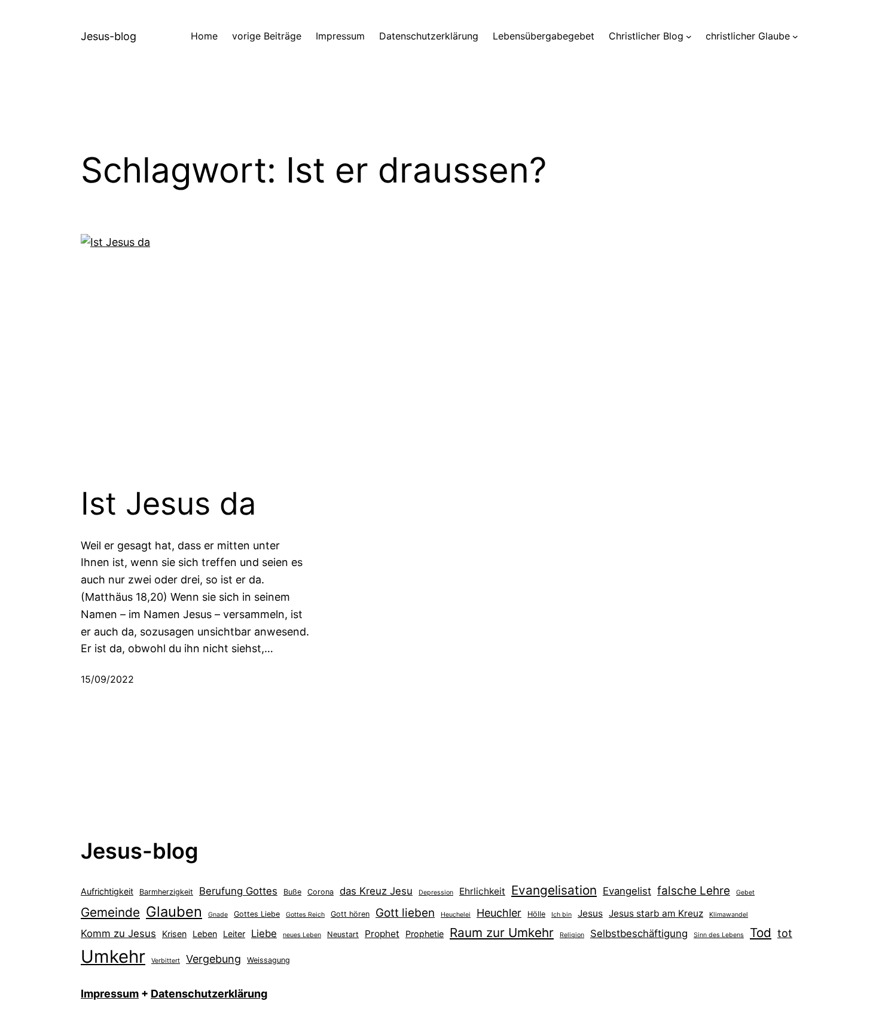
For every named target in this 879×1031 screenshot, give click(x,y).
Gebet (745, 892)
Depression (436, 892)
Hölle (536, 914)
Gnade (218, 915)
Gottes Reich (305, 915)
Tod (760, 932)
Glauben (174, 911)
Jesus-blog (108, 36)
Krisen (174, 934)
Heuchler (499, 913)
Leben (205, 934)
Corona (320, 891)
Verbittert (165, 961)
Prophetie (424, 934)
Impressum (110, 993)
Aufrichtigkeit (107, 891)
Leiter (234, 934)
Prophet (382, 933)
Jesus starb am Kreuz (656, 913)
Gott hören (350, 914)
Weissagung (268, 960)
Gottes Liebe (257, 914)
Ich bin (561, 915)
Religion (572, 935)
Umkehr (113, 956)
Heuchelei (456, 915)
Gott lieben (405, 913)
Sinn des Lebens (719, 935)
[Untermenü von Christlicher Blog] (689, 36)
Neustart (343, 934)
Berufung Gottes (238, 891)
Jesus (590, 913)
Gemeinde (110, 912)
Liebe (264, 933)
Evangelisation (554, 890)
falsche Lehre (693, 891)
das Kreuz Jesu (376, 891)
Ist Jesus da (168, 503)
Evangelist (627, 891)
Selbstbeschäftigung (639, 933)
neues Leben (302, 935)
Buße (292, 891)
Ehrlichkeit (482, 891)
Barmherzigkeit (166, 891)
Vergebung (213, 959)
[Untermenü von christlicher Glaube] (795, 36)
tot (784, 933)
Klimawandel (728, 915)
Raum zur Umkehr (502, 932)
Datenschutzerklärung (209, 993)
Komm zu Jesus (118, 933)
